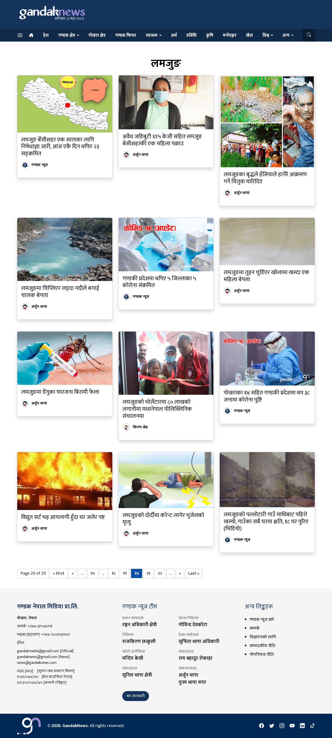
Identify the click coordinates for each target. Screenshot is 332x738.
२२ (160, 573)
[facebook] (261, 725)
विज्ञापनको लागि (263, 637)
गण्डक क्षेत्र (66, 35)
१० (93, 573)
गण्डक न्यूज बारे (262, 619)
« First (58, 573)
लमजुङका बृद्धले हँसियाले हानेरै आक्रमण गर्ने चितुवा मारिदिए (265, 178)
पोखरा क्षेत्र (96, 35)
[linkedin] (302, 725)
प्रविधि (191, 35)
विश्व (265, 35)
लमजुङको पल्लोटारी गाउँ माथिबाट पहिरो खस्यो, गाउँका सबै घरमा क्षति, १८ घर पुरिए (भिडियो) (266, 522)
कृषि (209, 35)
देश (46, 35)
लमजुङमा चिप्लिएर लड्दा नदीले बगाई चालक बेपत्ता (60, 291)
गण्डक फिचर (125, 35)
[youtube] (292, 725)
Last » (193, 573)
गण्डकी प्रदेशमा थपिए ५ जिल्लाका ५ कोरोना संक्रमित (159, 282)
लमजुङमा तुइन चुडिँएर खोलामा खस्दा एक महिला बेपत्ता (266, 276)
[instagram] (282, 725)
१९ (125, 573)
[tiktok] (312, 725)
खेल (249, 35)
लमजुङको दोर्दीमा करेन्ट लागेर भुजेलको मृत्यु (163, 518)
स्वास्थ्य (151, 35)
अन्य (285, 35)
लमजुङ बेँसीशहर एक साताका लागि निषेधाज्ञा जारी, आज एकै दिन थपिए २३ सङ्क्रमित (60, 147)
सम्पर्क (255, 628)
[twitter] (271, 725)
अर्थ (174, 35)
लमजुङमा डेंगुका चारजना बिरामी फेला (60, 392)
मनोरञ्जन (229, 35)
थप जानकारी (136, 696)
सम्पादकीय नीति (262, 646)
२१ (148, 573)
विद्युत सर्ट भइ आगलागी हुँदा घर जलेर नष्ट (63, 517)
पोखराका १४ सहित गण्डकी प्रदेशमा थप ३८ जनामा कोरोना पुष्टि (267, 396)
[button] (309, 35)
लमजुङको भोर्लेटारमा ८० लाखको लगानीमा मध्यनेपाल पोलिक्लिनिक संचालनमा (157, 409)
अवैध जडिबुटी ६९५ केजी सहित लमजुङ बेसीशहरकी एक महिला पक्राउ (162, 140)
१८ (114, 573)
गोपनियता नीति (262, 654)
